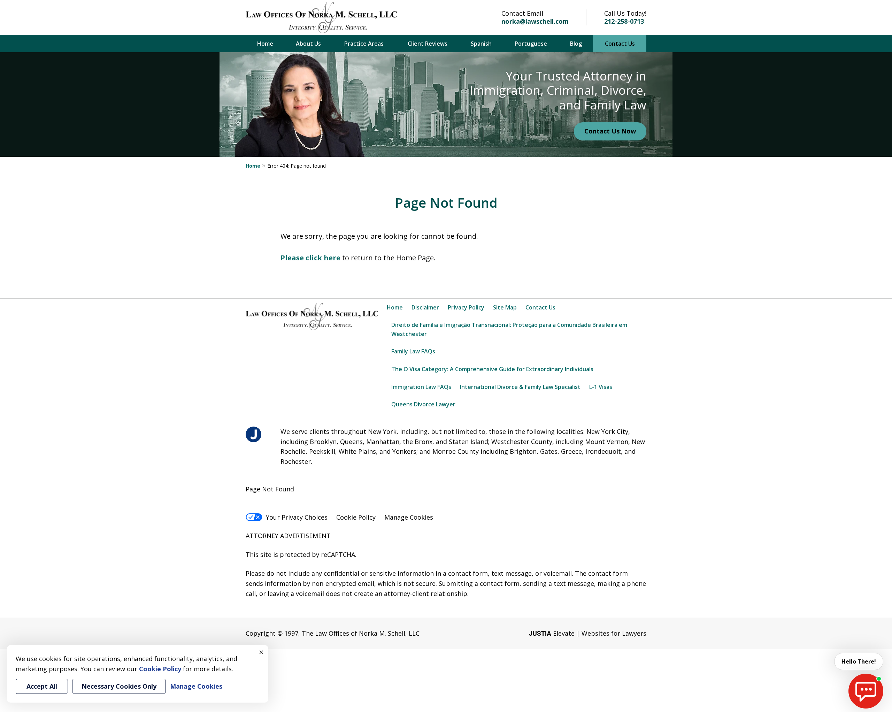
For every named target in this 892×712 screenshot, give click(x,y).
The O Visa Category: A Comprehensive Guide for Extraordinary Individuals (492, 369)
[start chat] (865, 691)
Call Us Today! (625, 13)
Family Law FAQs (413, 351)
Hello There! (858, 661)
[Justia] (253, 434)
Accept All (41, 686)
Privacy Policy (466, 307)
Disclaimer (425, 307)
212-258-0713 (624, 21)
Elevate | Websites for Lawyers (587, 633)
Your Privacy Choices (297, 517)
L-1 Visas (600, 387)
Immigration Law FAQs (421, 387)
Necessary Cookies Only (119, 686)
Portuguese (531, 43)
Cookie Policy (356, 517)
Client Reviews (427, 43)
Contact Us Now (610, 131)
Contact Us (620, 43)
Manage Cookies (408, 517)
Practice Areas (364, 43)
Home (265, 43)
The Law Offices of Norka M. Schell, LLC (361, 633)
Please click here (310, 257)
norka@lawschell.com (535, 21)
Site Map (505, 307)
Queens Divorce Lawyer (423, 404)
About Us (308, 43)
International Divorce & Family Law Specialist (520, 387)
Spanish (481, 43)
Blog (576, 43)
